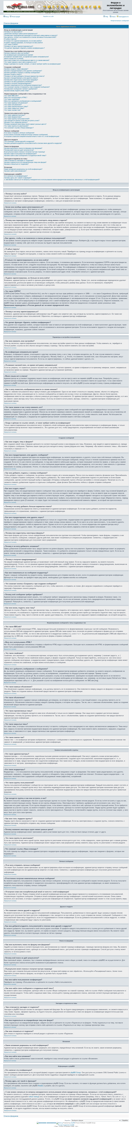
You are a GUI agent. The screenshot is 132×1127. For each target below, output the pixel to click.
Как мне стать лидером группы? (16, 122)
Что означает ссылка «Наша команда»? (19, 128)
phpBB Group (76, 1072)
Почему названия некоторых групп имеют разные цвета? (25, 124)
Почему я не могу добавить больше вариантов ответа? (24, 76)
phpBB (73, 1123)
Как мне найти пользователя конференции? (20, 154)
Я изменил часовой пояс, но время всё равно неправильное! (26, 57)
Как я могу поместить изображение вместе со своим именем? (26, 60)
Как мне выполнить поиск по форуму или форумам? (23, 148)
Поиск (113, 16)
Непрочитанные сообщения (120, 20)
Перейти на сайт (48, 16)
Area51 (40, 1086)
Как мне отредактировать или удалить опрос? (21, 78)
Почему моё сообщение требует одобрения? (21, 89)
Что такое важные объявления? (16, 103)
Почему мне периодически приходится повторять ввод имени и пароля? (30, 35)
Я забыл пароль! (10, 39)
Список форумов (11, 23)
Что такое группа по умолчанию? (16, 126)
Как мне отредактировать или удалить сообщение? (23, 71)
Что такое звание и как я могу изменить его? (20, 62)
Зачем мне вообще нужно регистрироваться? (21, 34)
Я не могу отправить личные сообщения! (19, 133)
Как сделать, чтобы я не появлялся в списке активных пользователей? (30, 37)
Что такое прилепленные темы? (16, 106)
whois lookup (34, 1097)
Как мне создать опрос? (13, 74)
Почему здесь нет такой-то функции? (18, 178)
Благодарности (123, 16)
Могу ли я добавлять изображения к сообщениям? (22, 101)
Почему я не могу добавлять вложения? (19, 82)
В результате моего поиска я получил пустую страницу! (24, 152)
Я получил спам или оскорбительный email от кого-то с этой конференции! (31, 136)
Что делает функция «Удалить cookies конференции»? (24, 48)
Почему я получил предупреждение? (17, 83)
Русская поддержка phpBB (66, 1125)
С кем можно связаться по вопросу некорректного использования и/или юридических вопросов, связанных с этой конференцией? (52, 180)
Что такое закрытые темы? (14, 108)
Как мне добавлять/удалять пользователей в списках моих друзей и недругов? (33, 143)
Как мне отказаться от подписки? (16, 164)
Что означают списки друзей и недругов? (19, 141)
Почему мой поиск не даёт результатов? (19, 150)
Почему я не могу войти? (13, 32)
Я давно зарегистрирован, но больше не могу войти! (23, 43)
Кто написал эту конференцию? (16, 176)
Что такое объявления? (13, 105)
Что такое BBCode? (11, 96)
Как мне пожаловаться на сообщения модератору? (23, 85)
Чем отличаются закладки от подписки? (19, 160)
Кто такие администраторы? (14, 115)
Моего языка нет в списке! (13, 58)
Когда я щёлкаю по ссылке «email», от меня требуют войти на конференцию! (32, 64)
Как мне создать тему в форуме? (16, 69)
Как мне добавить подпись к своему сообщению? (22, 73)
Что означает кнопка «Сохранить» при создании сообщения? (27, 87)
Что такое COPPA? (11, 44)
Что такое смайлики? (12, 99)
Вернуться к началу (10, 203)
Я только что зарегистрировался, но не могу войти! (23, 41)
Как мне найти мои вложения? (15, 171)
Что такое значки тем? (12, 110)
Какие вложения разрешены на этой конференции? (23, 169)
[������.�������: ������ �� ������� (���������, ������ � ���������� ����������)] (46, 1123)
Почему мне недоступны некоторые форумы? (21, 80)
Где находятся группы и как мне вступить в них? (21, 120)
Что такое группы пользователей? (17, 119)
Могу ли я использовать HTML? (15, 97)
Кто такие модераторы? (13, 117)
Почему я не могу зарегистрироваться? (18, 46)
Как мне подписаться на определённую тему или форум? (25, 162)
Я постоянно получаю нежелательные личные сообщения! (26, 135)
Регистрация (15, 16)
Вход (7, 16)
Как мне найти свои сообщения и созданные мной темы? (25, 155)
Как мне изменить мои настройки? (16, 53)
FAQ (106, 16)
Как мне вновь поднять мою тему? (16, 91)
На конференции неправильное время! (18, 55)
